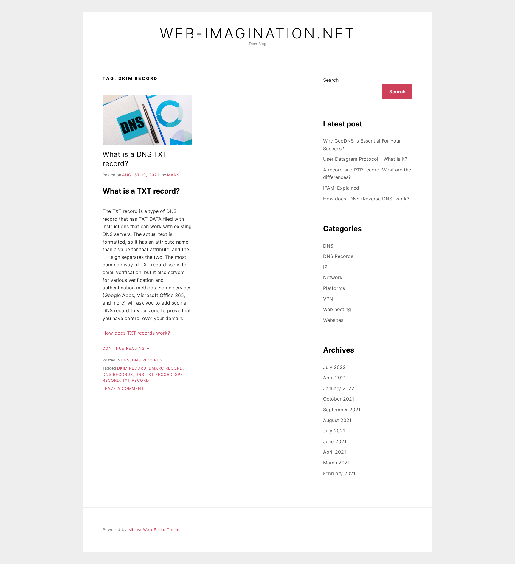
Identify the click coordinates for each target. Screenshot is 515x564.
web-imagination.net (258, 33)
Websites (333, 320)
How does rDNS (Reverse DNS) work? (366, 199)
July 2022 (334, 367)
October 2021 (338, 399)
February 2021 (339, 473)
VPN (328, 299)
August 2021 (337, 420)
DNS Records (147, 360)
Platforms (334, 288)
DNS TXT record (154, 374)
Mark (173, 175)
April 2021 (334, 452)
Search (331, 80)
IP (325, 267)
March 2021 (336, 463)
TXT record (135, 380)
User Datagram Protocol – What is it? (365, 159)
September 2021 (341, 409)
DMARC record (166, 368)
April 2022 (335, 378)
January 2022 (338, 388)
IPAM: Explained (341, 188)
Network (332, 277)
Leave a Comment (123, 388)
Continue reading (126, 348)
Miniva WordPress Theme (154, 529)
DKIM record (131, 368)
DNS (125, 360)
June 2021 (334, 441)
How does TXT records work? (136, 333)
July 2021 (334, 431)
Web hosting (337, 309)
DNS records (118, 374)
